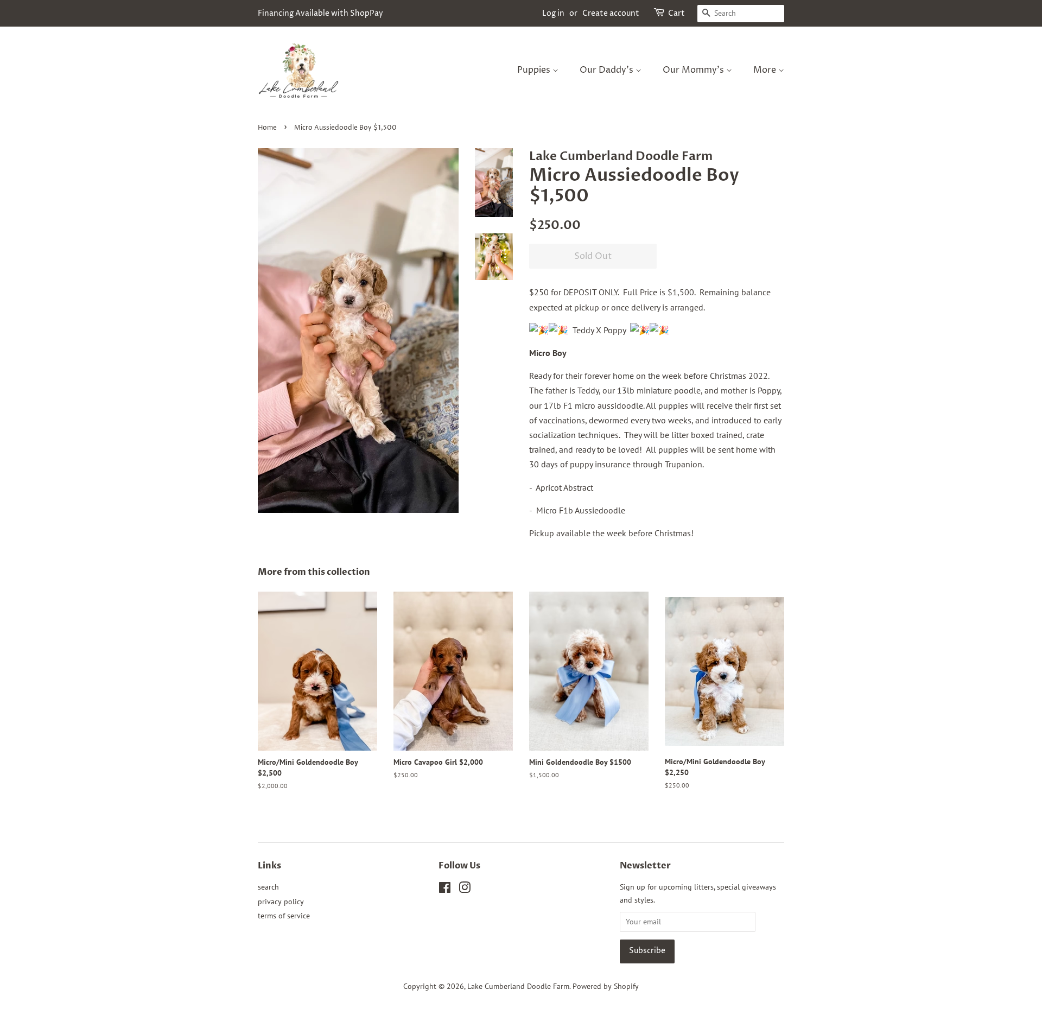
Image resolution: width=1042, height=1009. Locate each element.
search (268, 887)
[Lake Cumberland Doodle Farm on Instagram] (465, 889)
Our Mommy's (694, 70)
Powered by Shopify (606, 986)
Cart (676, 13)
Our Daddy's (608, 70)
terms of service (284, 916)
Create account (610, 13)
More (765, 70)
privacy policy (281, 901)
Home (267, 127)
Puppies (534, 70)
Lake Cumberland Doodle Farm (518, 986)
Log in (553, 13)
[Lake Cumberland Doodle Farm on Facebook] (445, 889)
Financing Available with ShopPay (320, 13)
